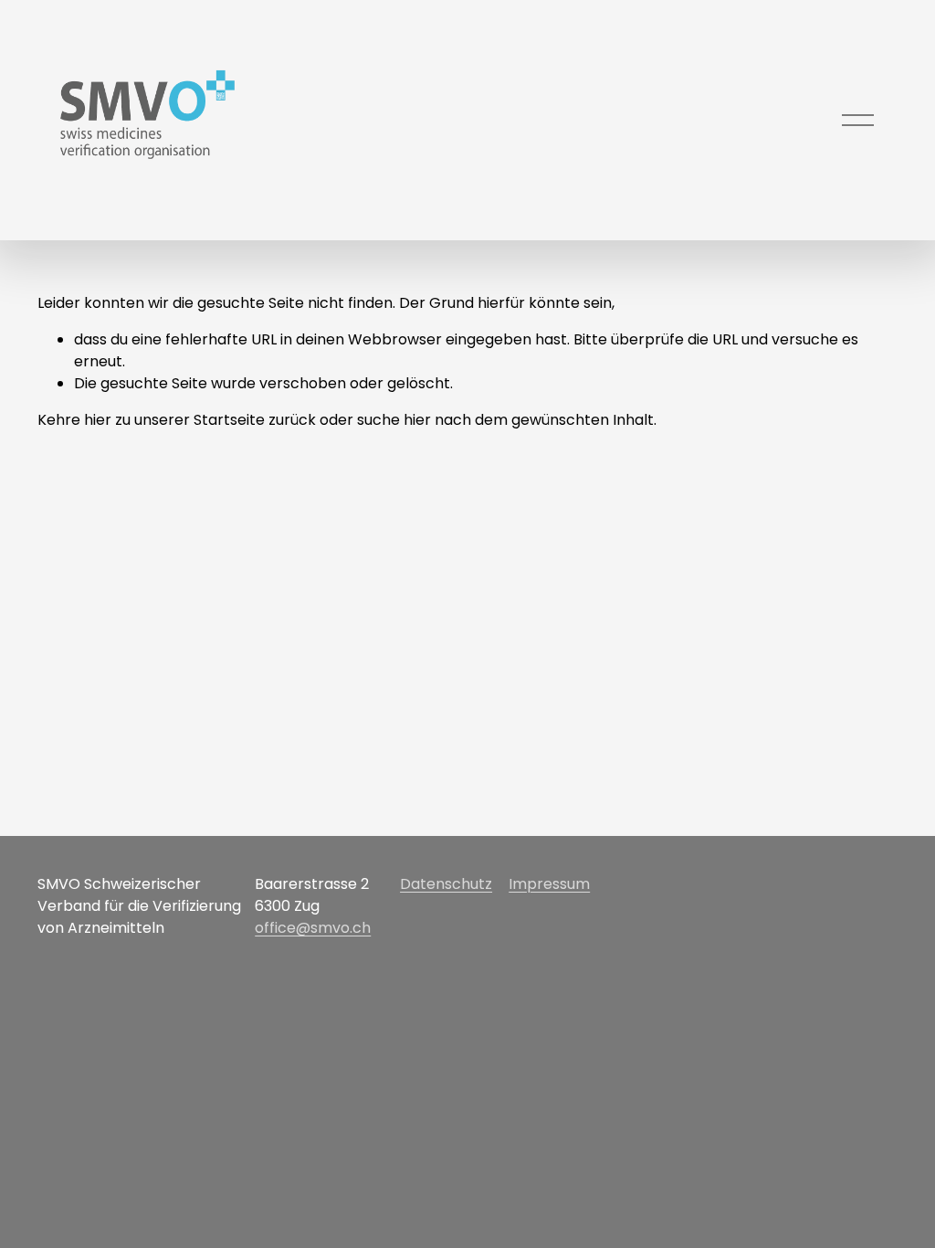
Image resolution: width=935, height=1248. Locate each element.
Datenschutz (446, 883)
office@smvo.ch (313, 927)
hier (97, 419)
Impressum (549, 883)
